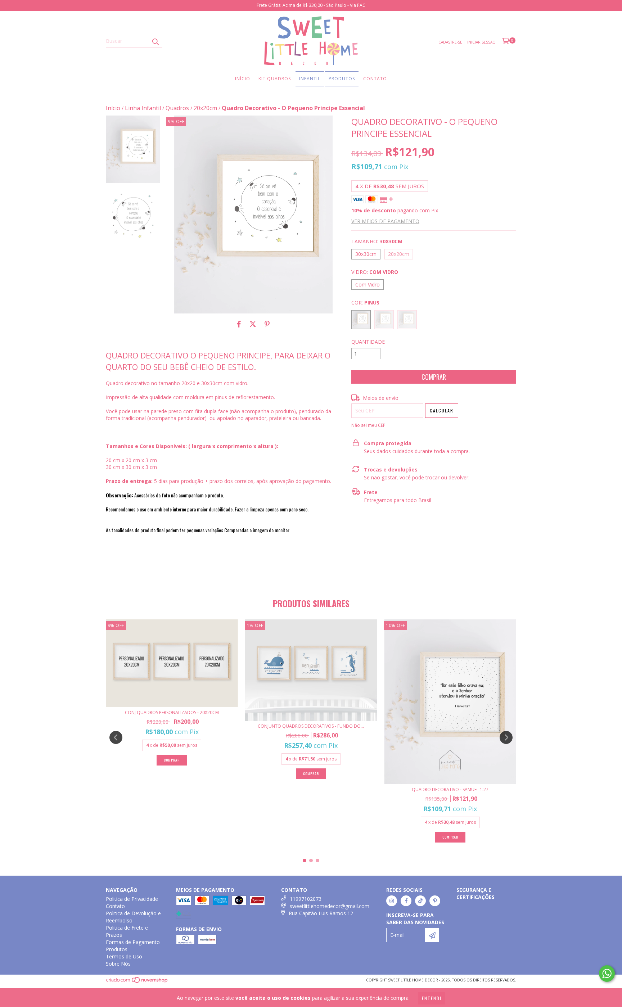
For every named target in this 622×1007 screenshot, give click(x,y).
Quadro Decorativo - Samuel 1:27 (450, 789)
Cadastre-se (450, 42)
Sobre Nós (118, 963)
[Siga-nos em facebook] (406, 900)
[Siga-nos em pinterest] (434, 900)
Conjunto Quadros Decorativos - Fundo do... (311, 726)
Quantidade (368, 341)
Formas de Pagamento (133, 942)
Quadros (177, 108)
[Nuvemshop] (137, 981)
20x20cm (205, 108)
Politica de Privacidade (132, 898)
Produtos (342, 79)
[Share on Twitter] (252, 324)
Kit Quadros (274, 79)
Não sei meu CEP (368, 425)
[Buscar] (155, 41)
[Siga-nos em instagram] (391, 900)
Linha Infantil (143, 108)
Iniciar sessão (481, 42)
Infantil (309, 79)
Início (242, 79)
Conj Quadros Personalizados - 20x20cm (172, 712)
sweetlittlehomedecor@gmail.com (329, 906)
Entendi (432, 998)
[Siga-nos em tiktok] (420, 900)
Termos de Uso (124, 956)
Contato (375, 79)
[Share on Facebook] (239, 324)
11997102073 (305, 898)
